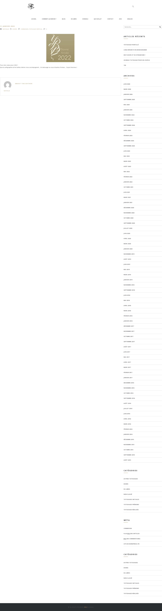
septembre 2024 (129, 125)
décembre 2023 (129, 141)
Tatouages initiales (131, 499)
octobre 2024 (128, 120)
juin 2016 (127, 414)
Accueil (33, 19)
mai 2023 (127, 156)
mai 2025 (127, 104)
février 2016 (128, 429)
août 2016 (127, 403)
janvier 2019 (128, 280)
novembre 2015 (129, 444)
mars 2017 (127, 367)
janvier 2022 (128, 182)
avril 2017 (127, 362)
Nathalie (6, 29)
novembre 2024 (129, 115)
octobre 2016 (128, 393)
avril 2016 (127, 419)
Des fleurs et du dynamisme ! (134, 55)
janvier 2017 (128, 377)
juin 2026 (127, 84)
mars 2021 (127, 197)
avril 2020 (127, 238)
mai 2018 (127, 300)
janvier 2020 (128, 249)
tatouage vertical (35, 29)
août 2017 (127, 347)
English (130, 19)
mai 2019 (127, 269)
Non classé (128, 494)
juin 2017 (127, 352)
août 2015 (127, 460)
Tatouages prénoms (131, 504)
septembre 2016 (129, 398)
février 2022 (128, 177)
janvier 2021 (128, 202)
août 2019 (127, 259)
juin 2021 (127, 192)
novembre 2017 (129, 331)
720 (125, 65)
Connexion (128, 528)
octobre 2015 (128, 450)
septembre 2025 (129, 99)
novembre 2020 (129, 213)
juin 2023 (127, 151)
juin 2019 (127, 264)
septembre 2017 (129, 341)
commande (24, 29)
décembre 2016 (129, 383)
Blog (63, 19)
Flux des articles (132, 533)
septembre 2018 (129, 290)
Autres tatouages (131, 479)
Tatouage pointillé (131, 45)
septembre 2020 (129, 223)
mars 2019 (127, 274)
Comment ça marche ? (49, 19)
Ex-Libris (74, 19)
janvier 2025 (128, 110)
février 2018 (128, 316)
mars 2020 (127, 244)
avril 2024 (127, 130)
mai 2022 (127, 171)
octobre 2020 (128, 218)
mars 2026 (127, 89)
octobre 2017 (128, 336)
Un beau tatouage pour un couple (137, 60)
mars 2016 (127, 424)
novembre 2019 (129, 254)
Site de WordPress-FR (131, 544)
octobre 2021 (128, 187)
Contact (110, 19)
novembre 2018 (129, 285)
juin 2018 (127, 295)
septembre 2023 (129, 146)
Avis (120, 19)
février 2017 (128, 372)
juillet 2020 (128, 228)
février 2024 (128, 135)
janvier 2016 (128, 434)
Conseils (85, 19)
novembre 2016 (129, 388)
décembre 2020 (129, 207)
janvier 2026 (128, 94)
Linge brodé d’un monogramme (135, 50)
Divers (15, 29)
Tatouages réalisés (131, 510)
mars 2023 (127, 161)
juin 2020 (127, 233)
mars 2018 (127, 310)
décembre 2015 (129, 439)
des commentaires (132, 539)
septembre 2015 (129, 455)
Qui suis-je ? (98, 19)
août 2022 (127, 166)
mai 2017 (127, 357)
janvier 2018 (128, 321)
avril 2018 (127, 305)
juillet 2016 (128, 408)
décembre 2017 (129, 326)
